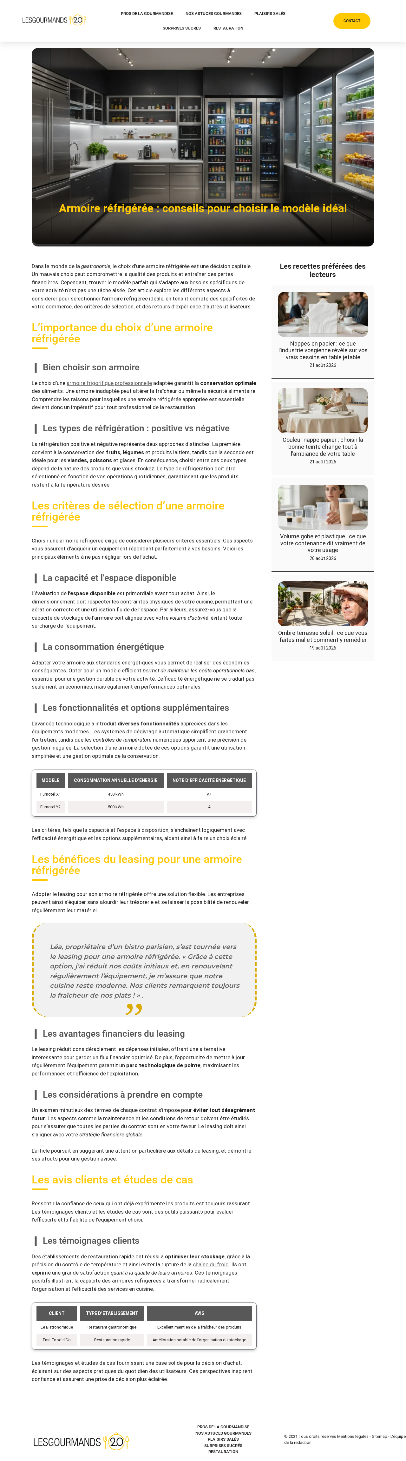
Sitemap (379, 1436)
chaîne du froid (211, 1264)
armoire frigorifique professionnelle (109, 383)
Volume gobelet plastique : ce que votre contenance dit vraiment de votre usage (323, 543)
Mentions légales (353, 1436)
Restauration (228, 28)
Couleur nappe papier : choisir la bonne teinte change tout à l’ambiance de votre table (323, 446)
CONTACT (352, 21)
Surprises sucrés (182, 28)
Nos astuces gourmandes (214, 13)
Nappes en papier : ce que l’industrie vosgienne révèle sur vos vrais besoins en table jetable (323, 350)
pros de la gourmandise (147, 13)
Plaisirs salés (269, 13)
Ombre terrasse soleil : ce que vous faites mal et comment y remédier (323, 636)
